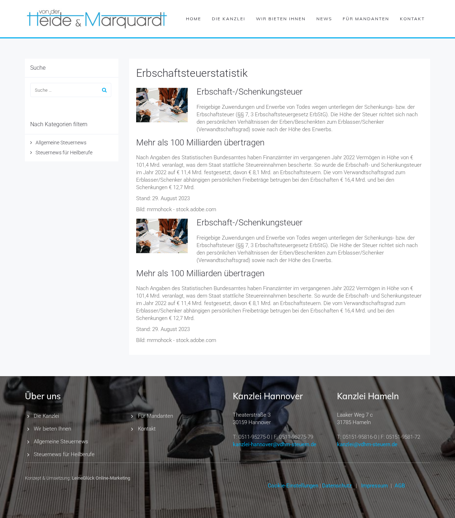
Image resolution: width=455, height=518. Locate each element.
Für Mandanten (366, 18)
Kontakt (412, 18)
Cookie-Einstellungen (293, 485)
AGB (400, 485)
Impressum (374, 485)
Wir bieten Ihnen (281, 18)
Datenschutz (337, 485)
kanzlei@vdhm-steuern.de (367, 444)
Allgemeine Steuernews (61, 142)
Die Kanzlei (228, 18)
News (324, 18)
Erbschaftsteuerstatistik (192, 73)
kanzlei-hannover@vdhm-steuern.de (274, 444)
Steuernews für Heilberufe (64, 152)
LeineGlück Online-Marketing (101, 478)
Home (193, 18)
